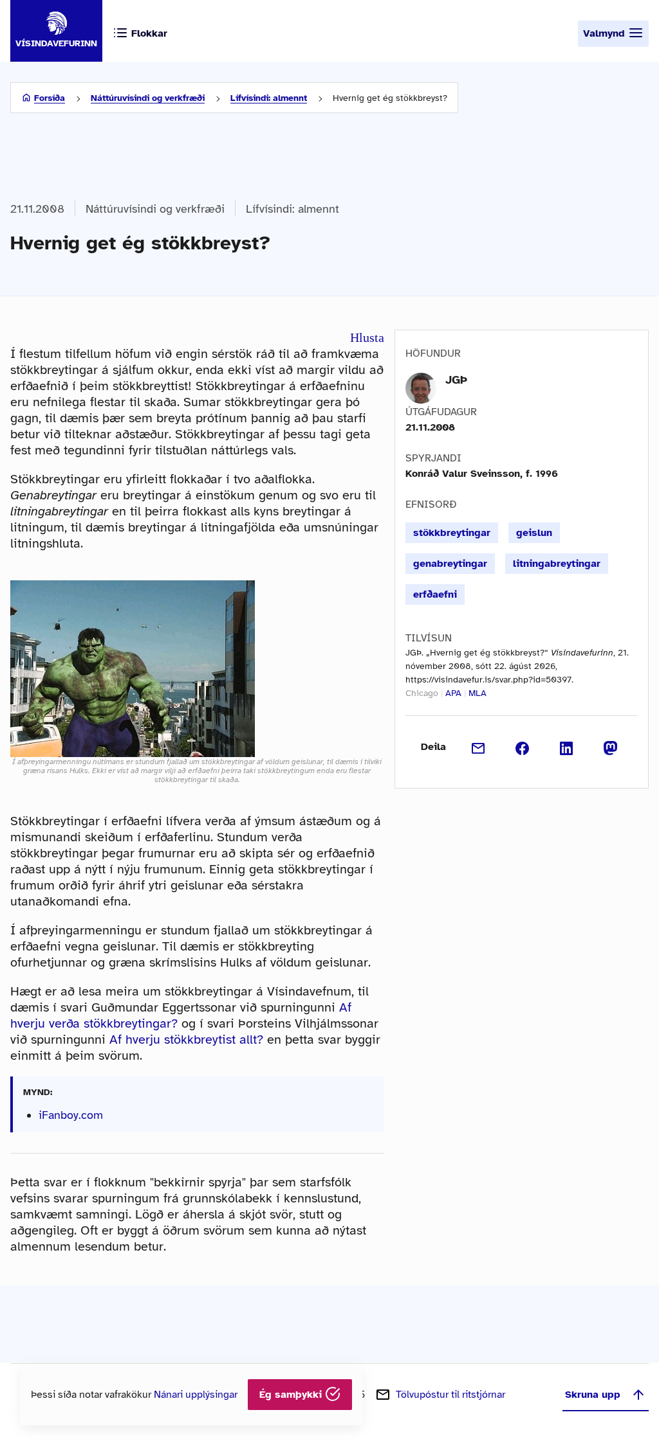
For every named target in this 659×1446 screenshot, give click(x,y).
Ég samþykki (292, 1394)
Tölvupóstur (450, 1394)
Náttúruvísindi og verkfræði (148, 98)
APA (453, 693)
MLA (478, 693)
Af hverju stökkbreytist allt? (186, 1039)
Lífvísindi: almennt (268, 98)
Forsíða (49, 98)
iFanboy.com (71, 1115)
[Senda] (478, 746)
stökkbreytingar (451, 532)
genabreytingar (450, 563)
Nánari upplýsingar (195, 1394)
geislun (534, 532)
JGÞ (456, 380)
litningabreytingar (556, 563)
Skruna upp (592, 1394)
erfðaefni (435, 594)
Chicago (421, 693)
